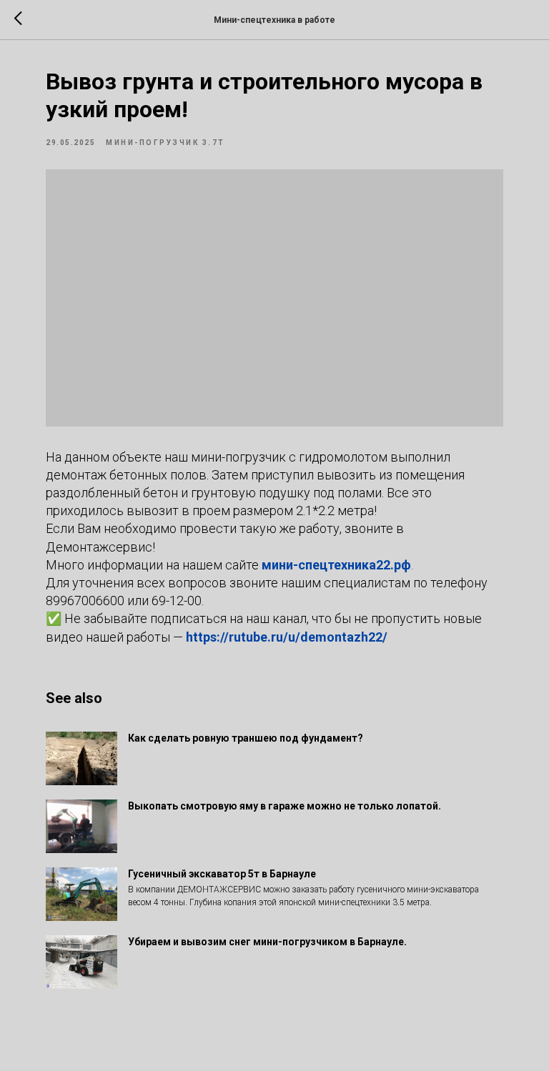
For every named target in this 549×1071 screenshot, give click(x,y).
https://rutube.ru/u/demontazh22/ (286, 636)
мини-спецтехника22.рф (336, 564)
